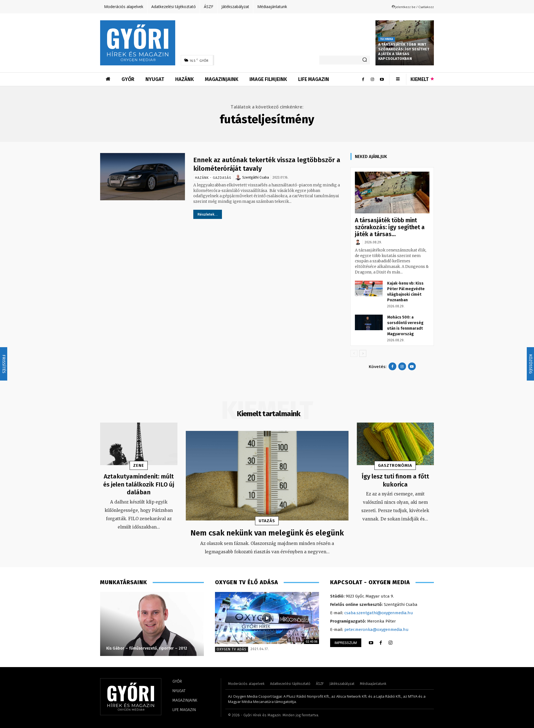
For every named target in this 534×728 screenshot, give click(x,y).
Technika (386, 39)
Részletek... (207, 214)
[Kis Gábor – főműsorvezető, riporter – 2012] (152, 624)
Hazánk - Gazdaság (213, 178)
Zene (138, 465)
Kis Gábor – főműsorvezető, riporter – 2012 (146, 648)
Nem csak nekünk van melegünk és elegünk (267, 532)
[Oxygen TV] (267, 618)
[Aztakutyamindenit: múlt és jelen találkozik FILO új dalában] (138, 444)
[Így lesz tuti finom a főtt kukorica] (395, 444)
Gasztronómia (395, 465)
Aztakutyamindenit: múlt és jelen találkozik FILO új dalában (138, 484)
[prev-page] (353, 353)
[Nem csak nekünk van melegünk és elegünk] (267, 475)
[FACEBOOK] (380, 642)
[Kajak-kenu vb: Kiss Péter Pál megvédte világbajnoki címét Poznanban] (369, 288)
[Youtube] (381, 79)
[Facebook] (363, 79)
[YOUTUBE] (371, 642)
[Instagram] (372, 79)
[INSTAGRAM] (390, 642)
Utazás (267, 520)
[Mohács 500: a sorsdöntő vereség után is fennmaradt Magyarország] (369, 322)
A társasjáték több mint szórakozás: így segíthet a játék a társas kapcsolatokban (403, 51)
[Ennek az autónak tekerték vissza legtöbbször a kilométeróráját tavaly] (142, 177)
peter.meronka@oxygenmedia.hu (376, 629)
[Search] (364, 60)
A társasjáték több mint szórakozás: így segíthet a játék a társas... (390, 227)
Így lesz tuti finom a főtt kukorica (395, 480)
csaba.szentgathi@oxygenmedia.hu (378, 612)
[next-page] (362, 353)
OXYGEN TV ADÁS (231, 649)
